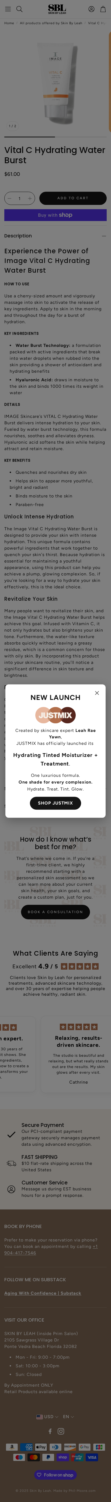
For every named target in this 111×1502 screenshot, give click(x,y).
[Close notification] (97, 692)
